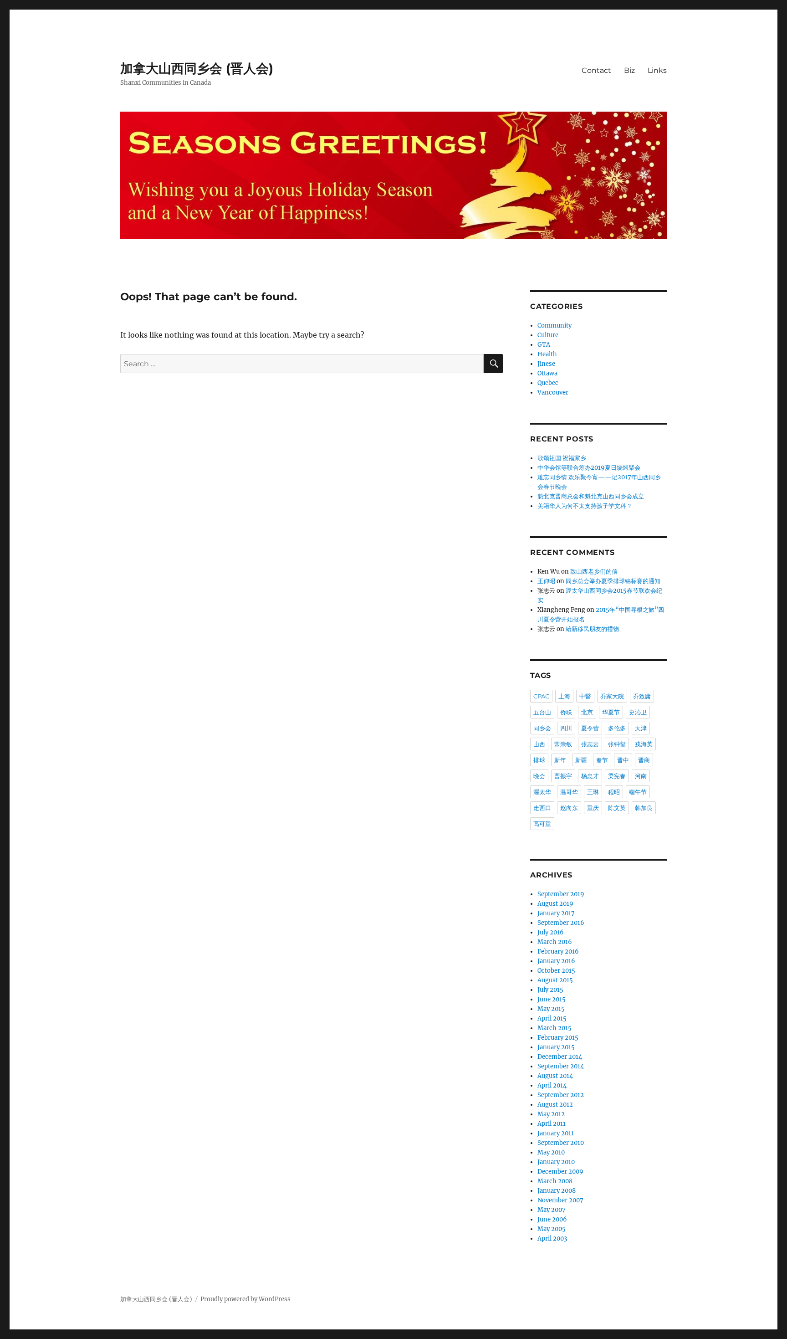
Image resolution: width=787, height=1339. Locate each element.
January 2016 (556, 961)
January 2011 (555, 1133)
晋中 (623, 760)
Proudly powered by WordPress (245, 1299)
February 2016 (558, 951)
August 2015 (555, 980)
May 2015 (551, 1009)
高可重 (542, 823)
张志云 (590, 744)
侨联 (566, 712)
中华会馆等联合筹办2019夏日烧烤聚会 (588, 468)
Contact (596, 70)
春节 (602, 760)
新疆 (581, 760)
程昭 (614, 791)
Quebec (547, 383)
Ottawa (547, 373)
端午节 (638, 791)
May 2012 (551, 1114)
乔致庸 (642, 696)
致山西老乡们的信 (594, 571)
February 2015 (557, 1037)
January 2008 (556, 1191)
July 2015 (550, 990)
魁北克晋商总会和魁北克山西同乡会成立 (590, 496)
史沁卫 (638, 712)
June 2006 (552, 1219)
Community (554, 325)
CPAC (541, 696)
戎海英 (644, 744)
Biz (629, 70)
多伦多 (617, 728)
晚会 (539, 776)
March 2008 (554, 1181)
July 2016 (550, 932)
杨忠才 (590, 776)
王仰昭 (546, 581)
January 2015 (556, 1047)
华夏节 (611, 712)
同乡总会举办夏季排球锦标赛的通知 (613, 581)
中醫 (585, 696)
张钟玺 (617, 744)
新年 (560, 760)
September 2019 (560, 894)
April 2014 (552, 1085)
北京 (587, 712)
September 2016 (560, 923)
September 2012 (560, 1095)
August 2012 (555, 1104)
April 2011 (551, 1124)
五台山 (542, 712)
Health (547, 354)
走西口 (542, 807)
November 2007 (560, 1200)
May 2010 (551, 1152)
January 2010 (556, 1162)
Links (657, 70)
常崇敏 (563, 744)
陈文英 (617, 807)
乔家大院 (612, 696)
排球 (539, 760)
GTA (543, 345)
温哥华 (569, 791)
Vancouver (552, 392)
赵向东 (569, 807)
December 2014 (559, 1057)
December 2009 (560, 1171)
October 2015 (556, 971)
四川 (566, 728)
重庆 (593, 807)
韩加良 (644, 807)
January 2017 (556, 913)
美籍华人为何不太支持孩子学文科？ (584, 506)
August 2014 (555, 1076)
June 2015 (551, 999)
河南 (641, 776)
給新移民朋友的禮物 (592, 629)
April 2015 (552, 1018)
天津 (641, 728)
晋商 (644, 760)
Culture (547, 335)
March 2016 (554, 942)
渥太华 (542, 791)
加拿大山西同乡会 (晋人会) (196, 68)
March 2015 (554, 1028)
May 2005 (551, 1229)
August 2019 (555, 904)
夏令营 (590, 728)
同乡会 (542, 728)
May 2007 (551, 1210)
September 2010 (560, 1143)
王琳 (593, 791)
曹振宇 (563, 776)
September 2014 (560, 1066)
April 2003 (552, 1238)
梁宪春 (617, 776)
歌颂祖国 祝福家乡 (561, 458)
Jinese (546, 364)
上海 (564, 696)
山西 (539, 744)
